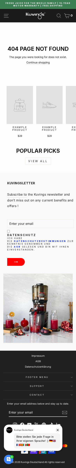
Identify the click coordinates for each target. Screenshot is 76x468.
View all (38, 161)
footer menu (37, 377)
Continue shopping (38, 62)
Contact (37, 394)
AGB (17, 246)
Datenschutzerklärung (38, 366)
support (37, 386)
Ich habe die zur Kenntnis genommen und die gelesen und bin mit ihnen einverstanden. (40, 244)
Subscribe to (17, 194)
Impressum (38, 355)
